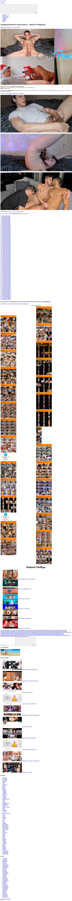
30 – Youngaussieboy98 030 (6, 245)
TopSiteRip (2, 2)
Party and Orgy (5, 829)
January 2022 (5, 885)
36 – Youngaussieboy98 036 (6, 251)
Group (4, 815)
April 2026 (5, 859)
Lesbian (4, 822)
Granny (4, 814)
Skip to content (3, 0)
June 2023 (4, 876)
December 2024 (5, 865)
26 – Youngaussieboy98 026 (6, 241)
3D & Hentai (5, 779)
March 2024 (5, 871)
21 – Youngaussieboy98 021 (6, 236)
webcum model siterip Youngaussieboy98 (51, 634)
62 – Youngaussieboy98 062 (6, 277)
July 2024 (4, 868)
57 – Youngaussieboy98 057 (6, 272)
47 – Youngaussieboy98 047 (6, 262)
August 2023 (5, 874)
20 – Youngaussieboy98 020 (6, 235)
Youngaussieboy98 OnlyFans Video (13, 636)
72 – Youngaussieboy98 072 (6, 288)
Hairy (4, 816)
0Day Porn (5, 777)
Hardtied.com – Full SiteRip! (27, 772)
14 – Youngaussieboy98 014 (6, 229)
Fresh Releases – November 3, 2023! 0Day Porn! (31, 760)
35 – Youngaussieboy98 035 (6, 250)
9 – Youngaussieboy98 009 (5, 223)
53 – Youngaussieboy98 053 (6, 268)
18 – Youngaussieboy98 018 (6, 233)
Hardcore (4, 817)
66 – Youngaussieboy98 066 (6, 281)
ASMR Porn (5, 784)
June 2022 (4, 882)
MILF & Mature (5, 824)
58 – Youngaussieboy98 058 (6, 273)
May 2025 (4, 862)
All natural (4, 780)
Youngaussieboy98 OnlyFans (40, 635)
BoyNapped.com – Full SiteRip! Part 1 (25, 618)
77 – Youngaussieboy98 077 (6, 293)
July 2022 (4, 881)
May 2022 (4, 883)
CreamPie (4, 796)
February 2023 (5, 878)
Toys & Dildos (5, 850)
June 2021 (4, 890)
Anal (3, 782)
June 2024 (4, 869)
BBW (4, 785)
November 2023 (5, 872)
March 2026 (5, 860)
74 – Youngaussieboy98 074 (6, 290)
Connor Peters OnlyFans (10, 630)
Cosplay (4, 795)
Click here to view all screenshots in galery (15, 211)
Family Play (5, 804)
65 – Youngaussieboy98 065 (6, 280)
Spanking (4, 845)
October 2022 (5, 879)
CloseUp (4, 793)
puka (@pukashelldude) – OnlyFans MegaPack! (26, 579)
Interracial (4, 818)
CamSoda (4, 790)
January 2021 (5, 896)
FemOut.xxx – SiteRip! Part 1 (27, 692)
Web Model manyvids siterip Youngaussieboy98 (28, 632)
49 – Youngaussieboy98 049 (6, 264)
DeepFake (4, 19)
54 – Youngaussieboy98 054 (6, 269)
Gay (3, 21)
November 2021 (5, 887)
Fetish (4, 808)
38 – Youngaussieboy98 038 (6, 253)
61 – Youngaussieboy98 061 (6, 276)
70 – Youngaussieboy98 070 (6, 286)
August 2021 (5, 889)
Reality (4, 836)
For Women (5, 811)
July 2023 (4, 875)
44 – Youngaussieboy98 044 (6, 259)
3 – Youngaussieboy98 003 (5, 217)
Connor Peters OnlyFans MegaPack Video (34, 630)
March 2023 (5, 877)
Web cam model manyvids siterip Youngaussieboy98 (30, 631)
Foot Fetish (5, 810)
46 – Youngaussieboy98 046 (6, 261)
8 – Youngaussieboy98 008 (5, 222)
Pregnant (4, 834)
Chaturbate (5, 792)
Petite (4, 830)
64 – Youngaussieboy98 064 (6, 279)
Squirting (4, 847)
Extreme (4, 802)
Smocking (4, 841)
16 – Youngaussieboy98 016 (6, 231)
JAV (3, 819)
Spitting (4, 846)
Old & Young (5, 827)
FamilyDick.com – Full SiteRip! (23, 608)
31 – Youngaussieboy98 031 (6, 246)
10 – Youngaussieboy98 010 (6, 224)
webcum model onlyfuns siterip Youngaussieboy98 (35, 634)
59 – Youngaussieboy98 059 (6, 274)
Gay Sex (16, 631)
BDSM (4, 786)
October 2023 (5, 873)
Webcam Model (5, 853)
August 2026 (5, 858)
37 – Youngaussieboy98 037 (6, 252)
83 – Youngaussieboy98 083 (6, 299)
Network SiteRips (6, 826)
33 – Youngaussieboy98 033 (6, 248)
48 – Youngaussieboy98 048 (6, 263)
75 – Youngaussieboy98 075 (6, 291)
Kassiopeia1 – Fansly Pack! (27, 726)
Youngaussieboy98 (10, 635)
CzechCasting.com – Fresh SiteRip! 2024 (29, 703)
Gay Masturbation (12, 631)
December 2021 (5, 886)
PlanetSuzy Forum (6, 14)
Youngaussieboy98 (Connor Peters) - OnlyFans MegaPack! (24, 635)
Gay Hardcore (6, 631)
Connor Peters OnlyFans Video (47, 630)
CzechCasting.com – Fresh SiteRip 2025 (29, 749)
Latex (4, 820)
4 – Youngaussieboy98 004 (5, 218)
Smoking (4, 842)
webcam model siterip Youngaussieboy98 (51, 633)
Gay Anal (64, 630)
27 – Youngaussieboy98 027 (6, 242)
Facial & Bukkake (6, 803)
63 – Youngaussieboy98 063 (6, 278)
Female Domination (6, 807)
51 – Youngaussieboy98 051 (6, 266)
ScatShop (4, 838)
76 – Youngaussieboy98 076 (6, 292)
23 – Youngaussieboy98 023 (6, 238)
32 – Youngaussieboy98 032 (6, 247)
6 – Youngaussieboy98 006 (5, 220)
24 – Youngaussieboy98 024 (6, 239)
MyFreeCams (5, 17)
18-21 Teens (5, 778)
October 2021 (5, 888)
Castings (4, 791)
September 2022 (5, 880)
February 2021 (5, 895)
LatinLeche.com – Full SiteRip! (23, 598)
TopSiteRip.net (46, 301)
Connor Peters (3, 630)
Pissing (4, 831)
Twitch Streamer (6, 851)
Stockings (4, 848)
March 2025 (5, 863)
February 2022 (5, 884)
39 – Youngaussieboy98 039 (6, 254)
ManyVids (4, 18)
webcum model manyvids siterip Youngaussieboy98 (16, 634)
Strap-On (4, 849)
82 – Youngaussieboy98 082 (6, 298)
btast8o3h (9, 27)
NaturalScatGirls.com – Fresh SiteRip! (29, 737)
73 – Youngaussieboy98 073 (6, 289)
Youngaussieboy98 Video (24, 636)
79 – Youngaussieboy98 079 (6, 295)
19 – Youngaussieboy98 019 (6, 234)
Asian (4, 783)
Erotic (4, 801)
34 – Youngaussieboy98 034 (6, 249)
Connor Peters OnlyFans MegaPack (20, 630)
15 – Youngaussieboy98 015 (6, 230)
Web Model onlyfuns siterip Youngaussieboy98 (45, 632)
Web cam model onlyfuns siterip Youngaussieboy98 (49, 631)
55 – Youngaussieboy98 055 (6, 270)
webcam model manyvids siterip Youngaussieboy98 (16, 633)
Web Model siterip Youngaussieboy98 (60, 632)
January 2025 (5, 864)
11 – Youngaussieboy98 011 (6, 225)
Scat (3, 837)
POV (4, 833)
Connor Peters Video (57, 630)
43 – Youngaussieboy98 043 (6, 258)
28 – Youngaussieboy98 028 (6, 243)
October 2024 (5, 867)
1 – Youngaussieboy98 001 (5, 215)
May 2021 (4, 891)
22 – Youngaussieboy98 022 (6, 237)
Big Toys (4, 788)
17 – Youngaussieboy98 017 (6, 232)
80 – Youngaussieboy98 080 (6, 296)
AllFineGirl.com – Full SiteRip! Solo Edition (30, 680)
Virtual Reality (5, 852)
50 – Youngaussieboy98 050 (6, 265)
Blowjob (4, 789)
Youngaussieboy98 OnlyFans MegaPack (53, 635)
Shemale (4, 20)
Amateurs (4, 781)
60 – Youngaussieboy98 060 (6, 275)
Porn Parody (5, 832)
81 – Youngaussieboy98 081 (6, 297)
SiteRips (4, 15)
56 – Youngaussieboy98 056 (6, 271)
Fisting (4, 809)
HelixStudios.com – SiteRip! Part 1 (24, 628)
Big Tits (4, 787)
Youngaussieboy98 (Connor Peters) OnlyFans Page (15, 93)
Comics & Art (5, 794)
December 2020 (5, 897)
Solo (3, 844)
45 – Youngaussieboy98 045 (6, 260)
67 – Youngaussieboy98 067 (6, 282)
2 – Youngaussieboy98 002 (5, 216)
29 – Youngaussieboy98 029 (6, 244)
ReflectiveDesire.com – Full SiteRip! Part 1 (29, 669)
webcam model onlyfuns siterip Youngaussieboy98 (35, 633)
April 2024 (5, 870)
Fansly (4, 806)
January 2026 (5, 861)
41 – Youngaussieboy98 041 (6, 256)
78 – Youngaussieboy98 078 (6, 294)
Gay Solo (19, 631)
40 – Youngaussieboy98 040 (6, 255)
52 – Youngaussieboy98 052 (6, 267)
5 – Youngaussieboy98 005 (5, 219)
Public (4, 835)
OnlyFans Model (6, 16)
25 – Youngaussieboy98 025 (6, 240)
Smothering (5, 843)
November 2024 (5, 866)
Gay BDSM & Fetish (6, 813)
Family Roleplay (6, 805)
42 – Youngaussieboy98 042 (6, 257)
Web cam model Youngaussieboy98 (13, 632)
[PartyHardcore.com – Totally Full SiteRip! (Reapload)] (12, 715)
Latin (4, 821)
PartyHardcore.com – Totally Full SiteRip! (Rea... (31, 715)
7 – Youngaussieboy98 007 (5, 221)
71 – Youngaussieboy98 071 (6, 287)
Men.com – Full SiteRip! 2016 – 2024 (24, 588)
